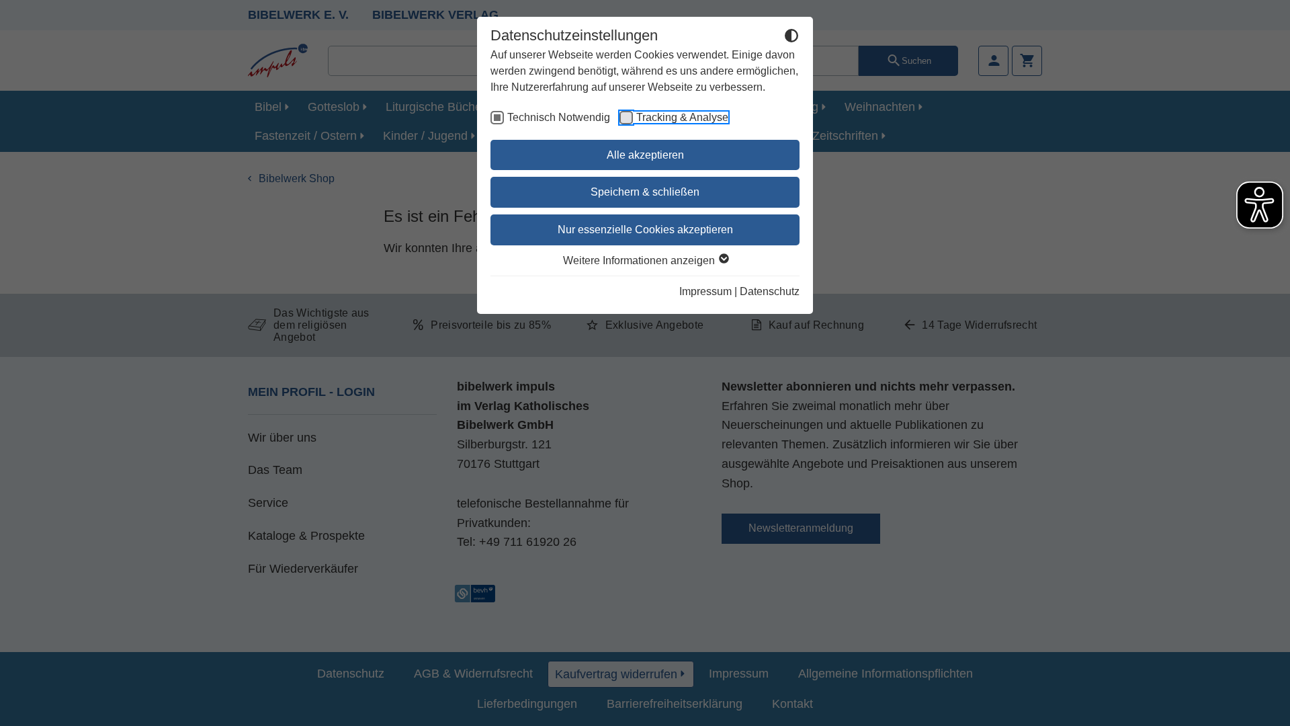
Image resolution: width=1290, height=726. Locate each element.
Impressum (705, 291)
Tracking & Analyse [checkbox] (682, 117)
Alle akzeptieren (645, 155)
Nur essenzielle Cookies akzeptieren (645, 229)
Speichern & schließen (645, 192)
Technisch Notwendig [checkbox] (558, 117)
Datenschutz (770, 291)
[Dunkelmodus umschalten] (791, 38)
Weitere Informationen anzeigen (640, 260)
